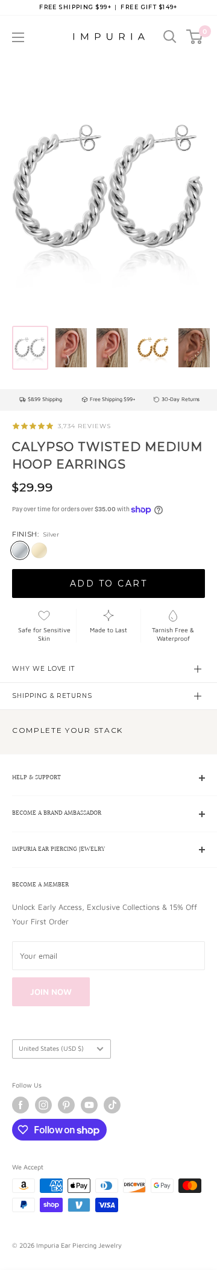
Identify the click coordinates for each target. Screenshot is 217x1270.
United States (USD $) (51, 1048)
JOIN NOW (51, 991)
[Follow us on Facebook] (20, 1105)
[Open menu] (18, 37)
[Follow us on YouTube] (89, 1105)
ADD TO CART (109, 583)
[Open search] (170, 36)
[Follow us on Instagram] (43, 1105)
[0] (195, 37)
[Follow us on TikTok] (112, 1105)
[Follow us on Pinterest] (66, 1105)
